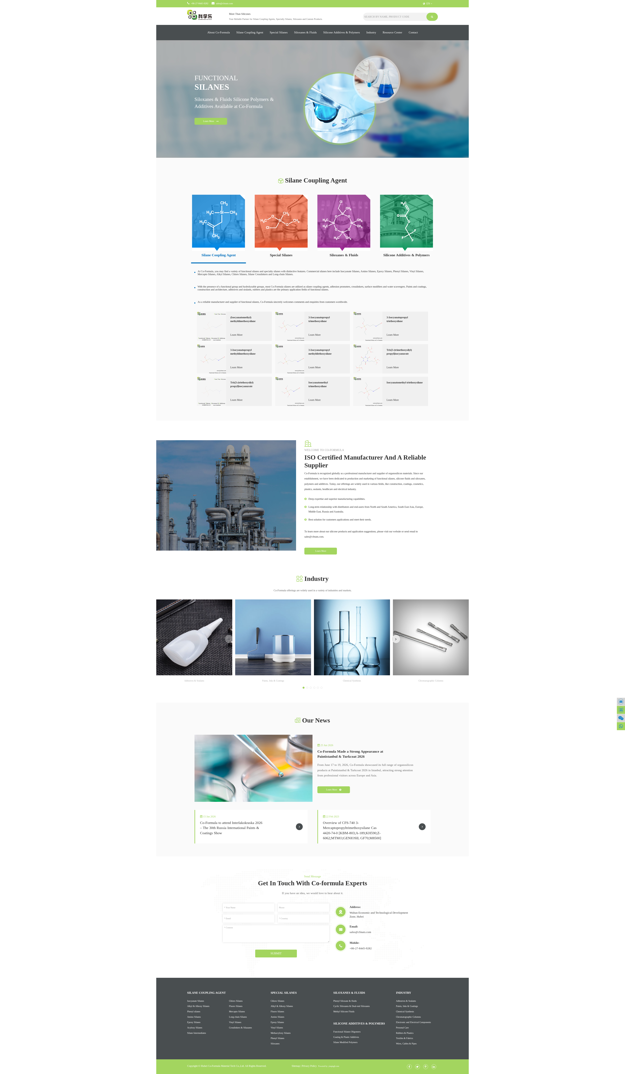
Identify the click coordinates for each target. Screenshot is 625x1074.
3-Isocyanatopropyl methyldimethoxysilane (243, 352)
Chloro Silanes (236, 1001)
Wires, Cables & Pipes (406, 1043)
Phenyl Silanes (277, 1038)
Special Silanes (279, 32)
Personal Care (402, 1027)
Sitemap (296, 1066)
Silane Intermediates (196, 1033)
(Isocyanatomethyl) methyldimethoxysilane (243, 319)
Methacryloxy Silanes (281, 1033)
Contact (413, 32)
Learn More (209, 121)
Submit (276, 953)
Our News (316, 720)
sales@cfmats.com (224, 3)
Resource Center (392, 32)
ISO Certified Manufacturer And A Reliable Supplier (365, 461)
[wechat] (621, 718)
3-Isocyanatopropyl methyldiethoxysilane (320, 352)
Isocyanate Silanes (195, 1001)
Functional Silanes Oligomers (347, 1032)
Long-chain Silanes (238, 1017)
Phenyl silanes (193, 1011)
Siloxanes (275, 1043)
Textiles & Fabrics (404, 1038)
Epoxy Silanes (193, 1022)
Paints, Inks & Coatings (273, 681)
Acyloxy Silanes (194, 1027)
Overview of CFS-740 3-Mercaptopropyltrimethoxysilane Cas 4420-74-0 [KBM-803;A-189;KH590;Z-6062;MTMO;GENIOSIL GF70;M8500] (352, 828)
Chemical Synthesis (352, 681)
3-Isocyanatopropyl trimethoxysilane (319, 319)
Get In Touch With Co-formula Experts (312, 883)
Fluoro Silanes (235, 1006)
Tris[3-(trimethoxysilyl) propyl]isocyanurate (399, 352)
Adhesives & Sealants (194, 681)
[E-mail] (621, 702)
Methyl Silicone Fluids (343, 1011)
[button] (396, 639)
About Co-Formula (218, 32)
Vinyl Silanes (235, 1022)
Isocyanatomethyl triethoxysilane (405, 382)
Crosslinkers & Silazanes (240, 1027)
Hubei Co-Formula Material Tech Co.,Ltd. (222, 1066)
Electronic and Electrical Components (413, 1022)
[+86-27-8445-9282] (621, 710)
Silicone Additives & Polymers (341, 32)
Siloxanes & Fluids (305, 32)
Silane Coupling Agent (249, 32)
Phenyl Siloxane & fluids (345, 1001)
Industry (371, 32)
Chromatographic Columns (430, 681)
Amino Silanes (194, 1017)
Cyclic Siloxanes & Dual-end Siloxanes (351, 1006)
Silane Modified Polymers (345, 1042)
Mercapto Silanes (237, 1011)
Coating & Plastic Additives (346, 1037)
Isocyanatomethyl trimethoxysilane (318, 384)
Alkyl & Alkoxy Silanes (198, 1006)
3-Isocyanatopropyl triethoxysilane (397, 319)
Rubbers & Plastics (404, 1033)
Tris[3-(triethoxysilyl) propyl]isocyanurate (241, 384)
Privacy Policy (309, 1066)
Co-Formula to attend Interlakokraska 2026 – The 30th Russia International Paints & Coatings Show (231, 828)
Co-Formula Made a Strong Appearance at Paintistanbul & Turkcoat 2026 (350, 753)
